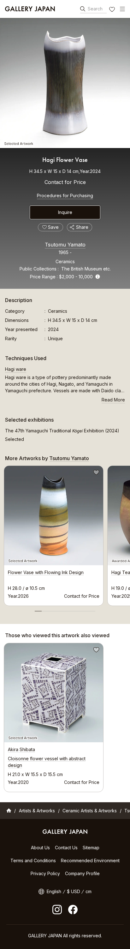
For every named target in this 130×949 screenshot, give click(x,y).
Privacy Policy (45, 873)
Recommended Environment (90, 860)
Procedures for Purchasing (65, 195)
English (54, 891)
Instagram (57, 909)
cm (89, 891)
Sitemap (91, 847)
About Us (40, 847)
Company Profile (82, 873)
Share (82, 227)
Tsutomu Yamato (65, 244)
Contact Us (66, 847)
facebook (73, 909)
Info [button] (97, 276)
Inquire (65, 212)
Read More (113, 399)
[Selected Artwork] (65, 83)
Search (95, 8)
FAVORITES (112, 10)
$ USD (73, 891)
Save (95, 473)
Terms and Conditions (33, 860)
